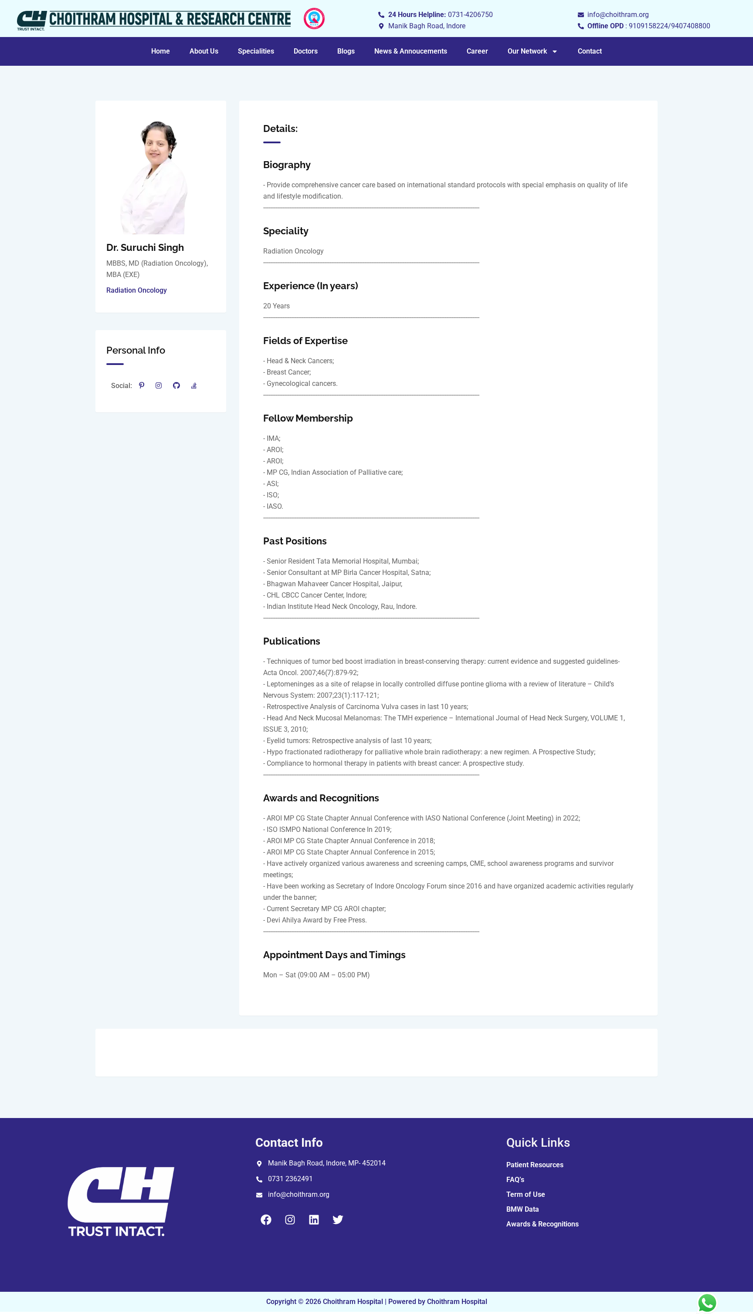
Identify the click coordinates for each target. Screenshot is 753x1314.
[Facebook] (266, 1220)
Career (477, 51)
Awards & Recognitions (542, 1224)
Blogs (346, 51)
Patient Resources (534, 1165)
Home (160, 51)
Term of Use (525, 1194)
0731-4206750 (470, 14)
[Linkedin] (314, 1220)
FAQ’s (515, 1180)
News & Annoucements (410, 51)
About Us (204, 51)
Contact (590, 51)
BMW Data (522, 1209)
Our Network (527, 51)
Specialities (256, 51)
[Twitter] (338, 1220)
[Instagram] (290, 1220)
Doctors (306, 51)
